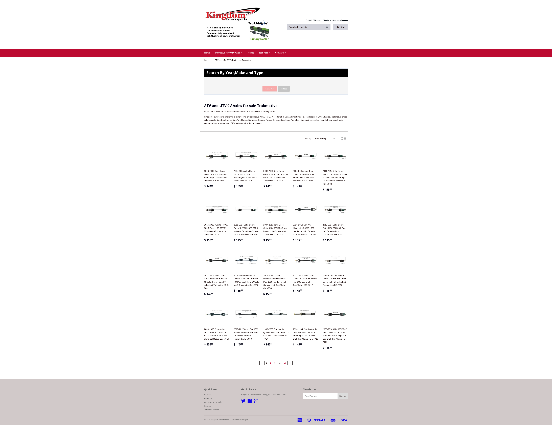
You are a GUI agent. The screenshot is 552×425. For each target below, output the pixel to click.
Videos (251, 52)
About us (208, 398)
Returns (207, 406)
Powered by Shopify (240, 420)
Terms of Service (211, 409)
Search (207, 395)
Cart (342, 27)
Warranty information (213, 402)
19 (285, 363)
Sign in (326, 20)
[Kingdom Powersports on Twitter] (243, 402)
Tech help (263, 52)
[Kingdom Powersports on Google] (256, 402)
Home (207, 52)
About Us (279, 52)
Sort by (307, 138)
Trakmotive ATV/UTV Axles (228, 52)
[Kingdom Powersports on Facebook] (250, 402)
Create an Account (340, 20)
